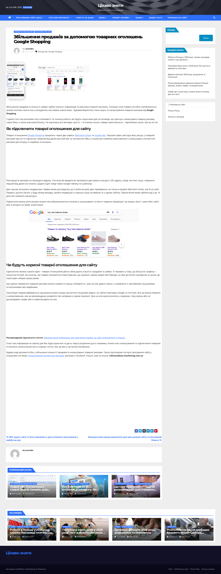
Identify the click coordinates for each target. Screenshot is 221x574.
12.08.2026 (16, 537)
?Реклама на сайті (177, 18)
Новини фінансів (127, 526)
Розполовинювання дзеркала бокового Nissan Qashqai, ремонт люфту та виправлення (189, 532)
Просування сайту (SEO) (29, 18)
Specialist (29, 49)
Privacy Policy (174, 111)
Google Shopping (36, 135)
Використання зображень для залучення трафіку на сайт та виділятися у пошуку (84, 337)
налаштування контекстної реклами (46, 355)
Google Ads (100, 135)
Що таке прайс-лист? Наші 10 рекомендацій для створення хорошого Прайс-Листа (135, 489)
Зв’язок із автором (208, 569)
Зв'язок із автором (176, 117)
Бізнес (102, 18)
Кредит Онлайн (120, 18)
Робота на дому (85, 18)
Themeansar (42, 569)
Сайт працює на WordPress (15, 569)
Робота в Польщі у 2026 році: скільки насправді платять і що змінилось (32, 532)
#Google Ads (43, 52)
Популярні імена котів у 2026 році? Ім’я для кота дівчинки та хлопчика (84, 532)
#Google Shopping (55, 52)
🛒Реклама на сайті (176, 105)
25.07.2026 (68, 537)
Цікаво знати (110, 5)
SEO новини (14, 483)
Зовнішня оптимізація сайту (24, 31)
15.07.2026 (121, 537)
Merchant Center (83, 135)
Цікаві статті (155, 18)
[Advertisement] (84, 162)
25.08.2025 (173, 537)
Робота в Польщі (23, 526)
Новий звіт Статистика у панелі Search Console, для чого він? (29, 489)
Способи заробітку (59, 18)
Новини (12, 526)
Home (171, 569)
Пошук (171, 30)
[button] (214, 18)
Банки (139, 18)
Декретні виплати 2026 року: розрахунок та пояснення (135, 531)
